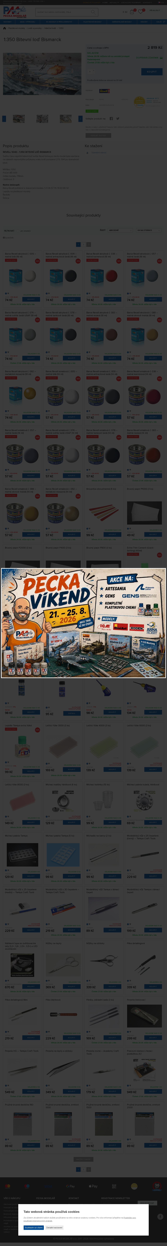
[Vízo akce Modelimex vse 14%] (83, 623)
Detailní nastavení (54, 1227)
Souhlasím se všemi (34, 1227)
